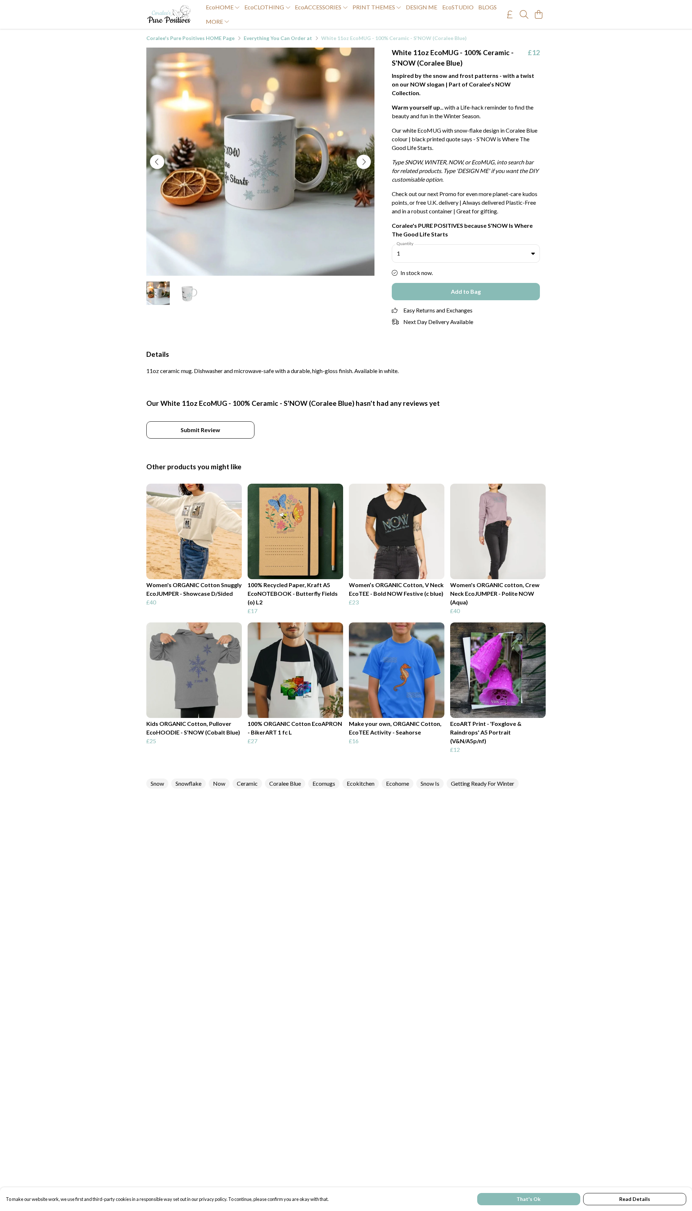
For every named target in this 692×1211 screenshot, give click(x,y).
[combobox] (466, 253)
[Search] (524, 14)
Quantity (404, 243)
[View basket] (538, 14)
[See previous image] (157, 162)
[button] (533, 253)
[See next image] (363, 162)
